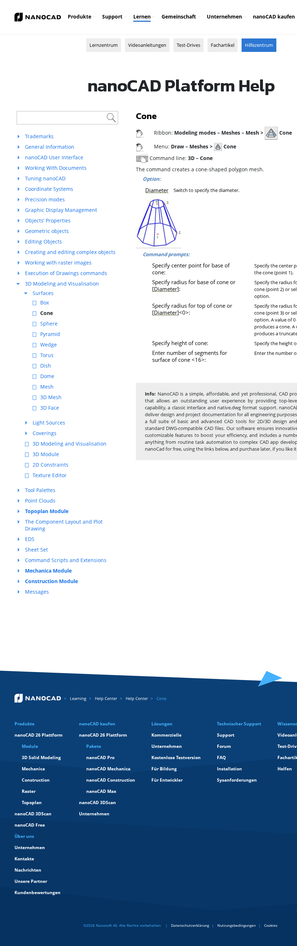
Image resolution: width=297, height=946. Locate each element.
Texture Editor (50, 475)
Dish (45, 365)
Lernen (142, 16)
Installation (229, 769)
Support (112, 16)
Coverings (45, 433)
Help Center (106, 698)
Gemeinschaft (179, 16)
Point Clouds (40, 500)
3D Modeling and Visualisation (62, 283)
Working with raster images (58, 262)
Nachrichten (27, 870)
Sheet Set (36, 549)
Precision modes (45, 199)
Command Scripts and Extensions (65, 560)
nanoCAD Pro (100, 757)
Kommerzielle (166, 735)
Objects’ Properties (48, 220)
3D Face (49, 407)
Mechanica (33, 769)
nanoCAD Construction (110, 780)
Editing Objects (43, 241)
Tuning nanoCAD (45, 178)
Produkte (79, 16)
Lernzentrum (103, 45)
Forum (224, 746)
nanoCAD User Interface (54, 157)
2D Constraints (50, 464)
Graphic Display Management (61, 209)
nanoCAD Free (29, 825)
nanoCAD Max (101, 791)
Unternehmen (224, 16)
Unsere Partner (30, 881)
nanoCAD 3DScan (32, 814)
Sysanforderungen (237, 780)
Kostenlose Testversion (176, 757)
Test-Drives (188, 45)
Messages (37, 591)
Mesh (47, 386)
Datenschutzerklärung (190, 925)
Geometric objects (47, 231)
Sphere (49, 323)
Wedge (48, 344)
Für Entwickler (167, 780)
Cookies (270, 925)
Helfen (284, 769)
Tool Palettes (40, 490)
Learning (78, 698)
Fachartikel (222, 45)
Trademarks (39, 136)
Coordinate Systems (49, 188)
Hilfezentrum (259, 45)
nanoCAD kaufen (274, 16)
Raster (28, 791)
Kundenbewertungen (37, 892)
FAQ (221, 757)
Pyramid (50, 334)
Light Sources (49, 422)
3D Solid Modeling (41, 757)
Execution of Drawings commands (66, 273)
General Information (49, 146)
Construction (36, 780)
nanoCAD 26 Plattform (38, 735)
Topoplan (32, 802)
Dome (47, 376)
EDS (29, 539)
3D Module (46, 454)
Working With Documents (56, 167)
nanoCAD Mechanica (108, 769)
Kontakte (24, 859)
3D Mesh (51, 397)
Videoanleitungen (147, 45)
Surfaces (43, 293)
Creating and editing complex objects (70, 252)
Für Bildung (164, 769)
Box (44, 302)
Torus (47, 355)
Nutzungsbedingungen (236, 925)
